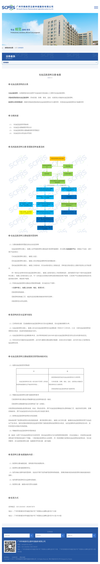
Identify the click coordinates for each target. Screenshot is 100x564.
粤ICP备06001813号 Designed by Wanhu (60, 559)
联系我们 (6, 557)
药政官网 (7, 535)
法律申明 (14, 557)
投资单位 (38, 535)
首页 (16, 47)
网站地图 (22, 557)
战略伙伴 (70, 535)
